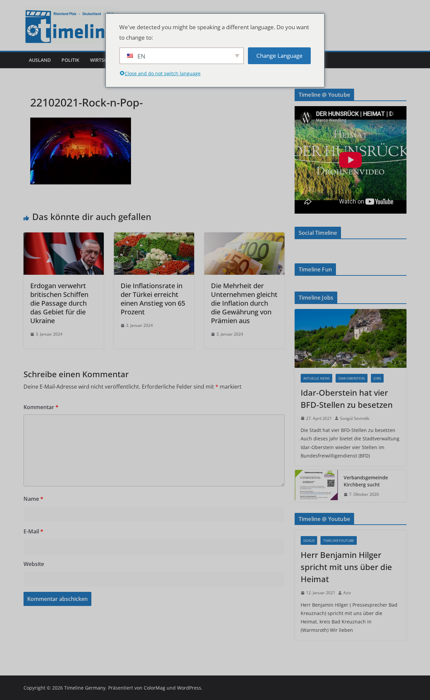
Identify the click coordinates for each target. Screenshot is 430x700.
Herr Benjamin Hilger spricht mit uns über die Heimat (346, 566)
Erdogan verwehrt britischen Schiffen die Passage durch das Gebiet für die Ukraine (59, 303)
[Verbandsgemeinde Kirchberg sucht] (316, 486)
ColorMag (154, 688)
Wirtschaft (104, 60)
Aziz (347, 593)
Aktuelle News (316, 378)
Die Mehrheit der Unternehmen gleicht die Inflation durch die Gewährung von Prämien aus (244, 303)
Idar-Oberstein (351, 378)
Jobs (377, 378)
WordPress (189, 688)
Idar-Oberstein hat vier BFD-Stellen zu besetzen (347, 398)
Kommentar (41, 407)
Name (33, 498)
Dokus (308, 540)
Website (34, 564)
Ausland (40, 60)
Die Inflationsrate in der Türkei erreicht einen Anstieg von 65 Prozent (153, 298)
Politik (70, 60)
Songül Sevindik (354, 418)
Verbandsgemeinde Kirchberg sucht (366, 481)
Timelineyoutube (338, 540)
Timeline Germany (84, 688)
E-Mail (33, 531)
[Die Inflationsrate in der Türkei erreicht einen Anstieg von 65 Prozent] (154, 237)
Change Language (279, 55)
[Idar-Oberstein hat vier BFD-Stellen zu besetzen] (350, 338)
